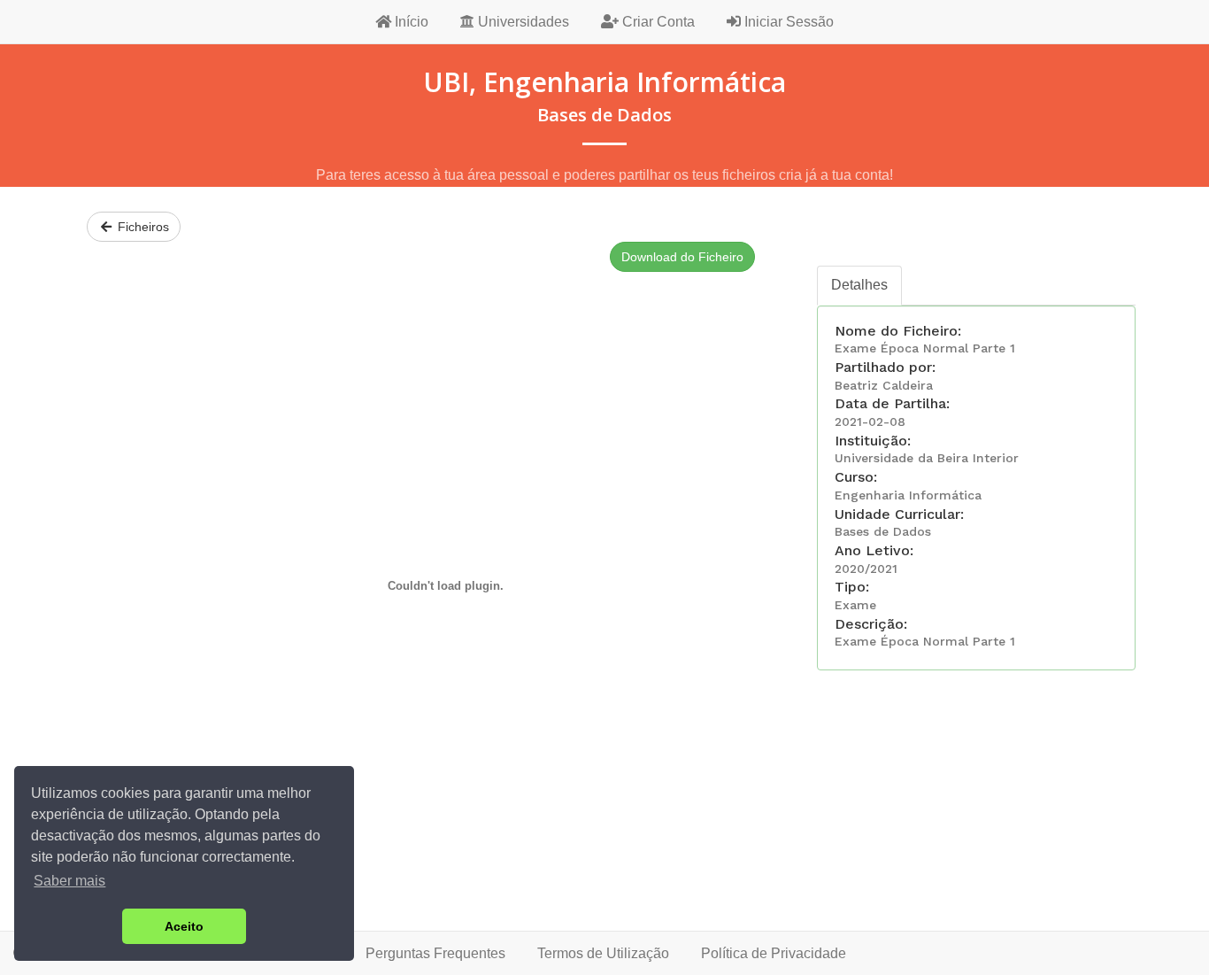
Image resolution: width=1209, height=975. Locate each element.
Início (409, 21)
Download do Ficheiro (682, 257)
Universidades (521, 21)
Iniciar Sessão (787, 21)
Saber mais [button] (69, 880)
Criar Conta (657, 21)
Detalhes (859, 284)
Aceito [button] (184, 926)
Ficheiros (141, 227)
